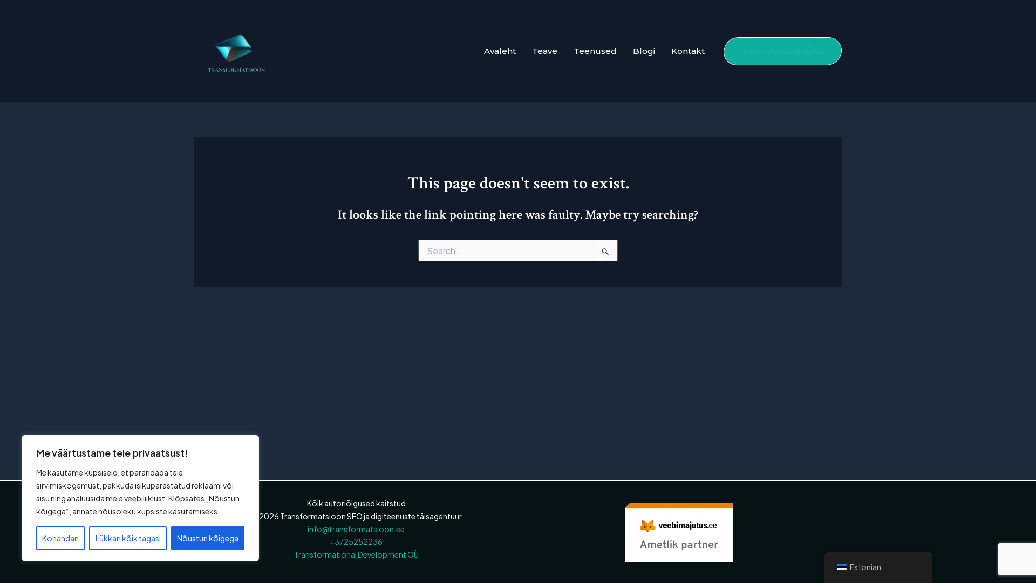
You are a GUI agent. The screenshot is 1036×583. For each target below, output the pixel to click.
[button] (783, 51)
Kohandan (60, 538)
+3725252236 (356, 541)
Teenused (595, 51)
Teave (544, 51)
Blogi (644, 51)
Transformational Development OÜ (356, 554)
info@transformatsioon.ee (356, 529)
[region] (140, 498)
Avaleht (500, 51)
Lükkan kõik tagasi (128, 538)
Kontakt (688, 51)
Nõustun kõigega (207, 538)
